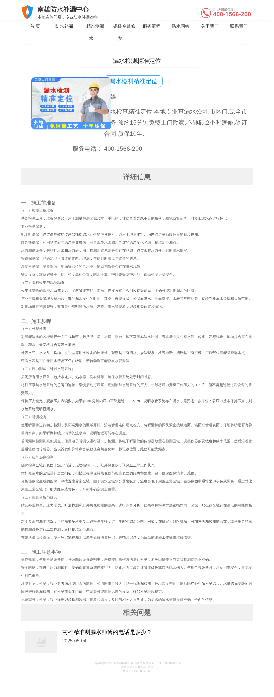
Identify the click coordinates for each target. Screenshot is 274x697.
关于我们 (210, 26)
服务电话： (87, 148)
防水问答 (181, 26)
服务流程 (151, 26)
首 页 (35, 26)
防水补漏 (64, 26)
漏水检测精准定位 (133, 81)
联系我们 (239, 26)
